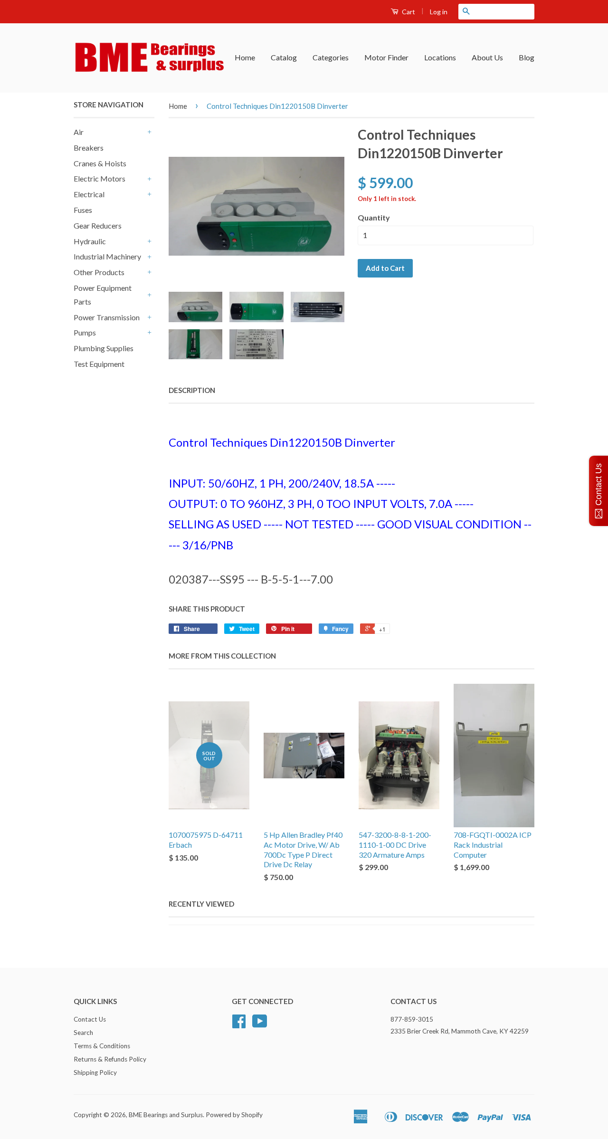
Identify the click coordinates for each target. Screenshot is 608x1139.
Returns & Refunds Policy (110, 1059)
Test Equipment (99, 363)
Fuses (83, 209)
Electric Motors (99, 178)
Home (245, 57)
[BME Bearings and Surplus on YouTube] (259, 1024)
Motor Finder (386, 57)
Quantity (374, 217)
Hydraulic (90, 241)
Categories (331, 57)
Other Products (99, 272)
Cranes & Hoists (100, 163)
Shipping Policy (95, 1072)
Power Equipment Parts (103, 294)
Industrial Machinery (107, 256)
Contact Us (90, 1019)
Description (192, 390)
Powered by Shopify (234, 1115)
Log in (438, 12)
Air (79, 131)
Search (83, 1032)
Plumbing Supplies (103, 348)
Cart (407, 12)
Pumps (85, 332)
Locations (440, 57)
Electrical (89, 194)
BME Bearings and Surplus (166, 1115)
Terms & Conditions (102, 1046)
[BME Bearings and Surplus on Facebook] (239, 1024)
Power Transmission (107, 317)
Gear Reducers (98, 225)
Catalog (284, 57)
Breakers (89, 147)
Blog (526, 57)
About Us (487, 57)
